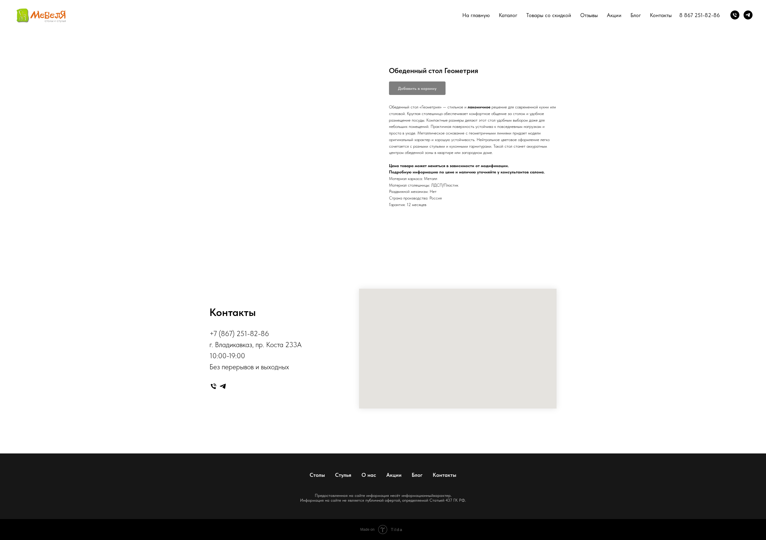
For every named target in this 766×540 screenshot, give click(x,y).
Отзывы (589, 15)
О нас (368, 475)
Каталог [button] (508, 15)
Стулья (343, 475)
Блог (635, 15)
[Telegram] (748, 14)
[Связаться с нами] (734, 14)
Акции (614, 15)
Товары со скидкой (548, 15)
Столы (317, 475)
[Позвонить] (213, 386)
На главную (476, 15)
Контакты (661, 15)
